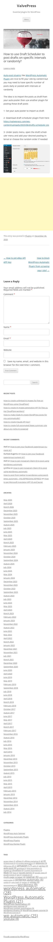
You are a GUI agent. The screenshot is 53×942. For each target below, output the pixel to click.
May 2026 (8, 500)
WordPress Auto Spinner (14, 833)
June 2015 (8, 780)
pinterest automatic (29, 879)
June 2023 (8, 602)
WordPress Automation (17, 904)
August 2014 (9, 808)
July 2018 (7, 691)
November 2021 (11, 652)
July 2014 (7, 812)
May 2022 (8, 634)
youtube (11, 919)
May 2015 (8, 783)
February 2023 (10, 617)
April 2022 (8, 638)
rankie (7, 882)
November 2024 (11, 553)
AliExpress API (10, 866)
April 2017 (8, 723)
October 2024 (9, 556)
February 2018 (10, 705)
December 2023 (10, 581)
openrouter (9, 880)
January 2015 (9, 794)
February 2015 (10, 790)
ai (43, 861)
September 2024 (11, 560)
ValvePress (26, 6)
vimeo (34, 882)
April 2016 (8, 751)
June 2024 (8, 571)
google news (41, 873)
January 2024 (9, 578)
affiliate (20, 861)
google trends (10, 875)
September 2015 (11, 769)
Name (7, 327)
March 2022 (9, 641)
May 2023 (8, 606)
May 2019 (8, 680)
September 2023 (11, 592)
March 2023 (9, 613)
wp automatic (21, 915)
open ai (43, 877)
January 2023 (9, 620)
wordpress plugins (13, 910)
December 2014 (10, 798)
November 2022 (11, 624)
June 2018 (8, 695)
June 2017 (8, 716)
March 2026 (9, 507)
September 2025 (11, 521)
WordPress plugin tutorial (35, 910)
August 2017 (9, 712)
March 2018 (9, 702)
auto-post (10, 868)
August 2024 (9, 563)
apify (35, 866)
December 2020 (10, 663)
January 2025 (9, 549)
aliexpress (41, 863)
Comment (9, 294)
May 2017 (8, 720)
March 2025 (9, 542)
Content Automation (33, 870)
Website (7, 350)
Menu (26, 19)
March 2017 (9, 727)
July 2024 (7, 567)
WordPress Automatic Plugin (16, 837)
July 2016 (7, 741)
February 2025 (10, 546)
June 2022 (8, 631)
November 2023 (11, 585)
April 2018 (8, 698)
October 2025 (9, 517)
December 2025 (10, 510)
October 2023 (9, 588)
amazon (24, 865)
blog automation (34, 868)
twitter (25, 882)
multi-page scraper (15, 877)
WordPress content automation (19, 908)
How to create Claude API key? (17, 422)
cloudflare (18, 870)
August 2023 (9, 595)
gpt (19, 875)
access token (9, 861)
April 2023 (8, 610)
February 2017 (10, 730)
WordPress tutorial (12, 913)
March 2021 (9, 659)
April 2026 (8, 503)
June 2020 (8, 670)
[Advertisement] (26, 204)
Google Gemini (26, 872)
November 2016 (11, 734)
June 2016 (8, 744)
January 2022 (9, 645)
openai (32, 877)
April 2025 (8, 539)
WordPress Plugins (12, 840)
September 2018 (11, 688)
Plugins (28, 236)
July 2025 (7, 528)
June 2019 (8, 677)
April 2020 (8, 673)
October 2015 (9, 766)
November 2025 (11, 514)
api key (43, 866)
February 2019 (10, 684)
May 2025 (8, 535)
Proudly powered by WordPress (16, 936)
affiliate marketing (32, 861)
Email (7, 338)
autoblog (21, 868)
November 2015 (11, 762)
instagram (27, 875)
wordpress (27, 885)
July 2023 (7, 599)
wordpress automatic (25, 890)
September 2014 (11, 805)
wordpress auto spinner (15, 906)
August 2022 (9, 627)
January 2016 (9, 755)
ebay (8, 872)
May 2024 (8, 574)
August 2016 (9, 737)
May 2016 (8, 748)
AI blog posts (10, 863)
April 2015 (8, 787)
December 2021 (10, 649)
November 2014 (11, 801)
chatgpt (7, 870)
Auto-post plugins (12, 75)
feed (15, 873)
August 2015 (9, 773)
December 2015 (10, 759)
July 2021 (7, 656)
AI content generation (25, 863)
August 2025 (9, 524)
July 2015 (7, 776)
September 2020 (11, 666)
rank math (16, 882)
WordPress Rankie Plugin (14, 844)
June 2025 (8, 531)
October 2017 (9, 709)
